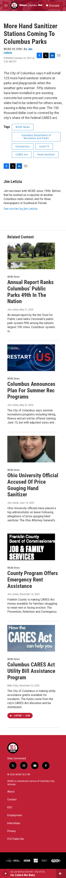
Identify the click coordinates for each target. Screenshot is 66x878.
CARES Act (22, 154)
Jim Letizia (13, 181)
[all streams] (61, 873)
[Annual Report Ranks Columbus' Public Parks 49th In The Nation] (31, 256)
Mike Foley (12, 685)
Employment (14, 815)
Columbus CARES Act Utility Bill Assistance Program (31, 671)
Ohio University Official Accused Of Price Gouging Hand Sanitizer (32, 485)
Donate (54, 5)
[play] (5, 873)
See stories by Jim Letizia (20, 209)
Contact (11, 799)
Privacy (11, 831)
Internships (13, 823)
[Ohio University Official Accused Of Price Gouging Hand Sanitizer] (31, 449)
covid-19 (44, 146)
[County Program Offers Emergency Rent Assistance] (31, 547)
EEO (9, 807)
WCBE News (23, 127)
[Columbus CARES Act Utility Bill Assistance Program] (31, 638)
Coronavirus (23, 146)
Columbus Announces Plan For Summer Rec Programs (31, 390)
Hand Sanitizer (46, 154)
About (10, 791)
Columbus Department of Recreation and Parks (36, 137)
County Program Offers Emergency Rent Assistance (32, 579)
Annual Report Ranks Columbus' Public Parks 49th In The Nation (30, 291)
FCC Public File (15, 839)
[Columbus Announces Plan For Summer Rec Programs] (31, 357)
